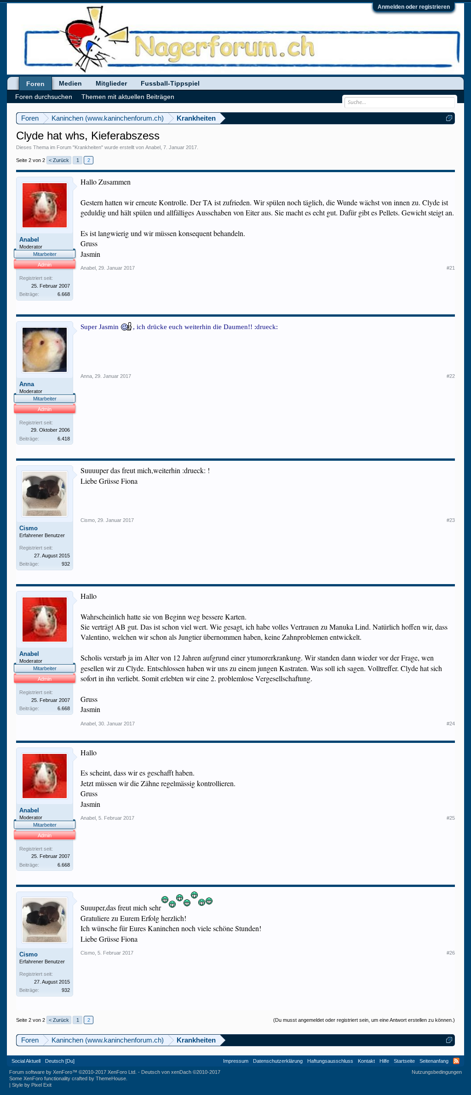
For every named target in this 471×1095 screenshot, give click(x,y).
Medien (70, 83)
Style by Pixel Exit (32, 1085)
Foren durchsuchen (43, 96)
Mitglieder (111, 83)
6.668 (63, 294)
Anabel (153, 147)
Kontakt (366, 1061)
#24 (451, 723)
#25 (451, 818)
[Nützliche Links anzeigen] (449, 118)
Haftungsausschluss (330, 1061)
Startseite (404, 1061)
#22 (451, 376)
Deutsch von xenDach (180, 1072)
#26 (451, 953)
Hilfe (384, 1061)
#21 (451, 268)
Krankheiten (88, 147)
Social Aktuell (25, 1061)
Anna (26, 384)
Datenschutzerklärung (278, 1061)
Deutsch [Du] (60, 1061)
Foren (35, 83)
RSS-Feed (456, 1061)
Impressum (235, 1061)
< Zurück (59, 160)
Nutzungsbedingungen (437, 1072)
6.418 (63, 438)
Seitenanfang (433, 1061)
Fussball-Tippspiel (170, 83)
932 (66, 564)
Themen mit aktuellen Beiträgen (127, 96)
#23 (451, 520)
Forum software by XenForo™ (73, 1072)
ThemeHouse (111, 1078)
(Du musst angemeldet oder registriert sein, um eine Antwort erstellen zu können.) (364, 1020)
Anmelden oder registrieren (414, 7)
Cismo (28, 528)
